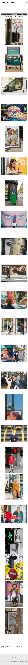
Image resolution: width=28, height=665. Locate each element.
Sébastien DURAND (7, 2)
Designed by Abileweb (21, 661)
